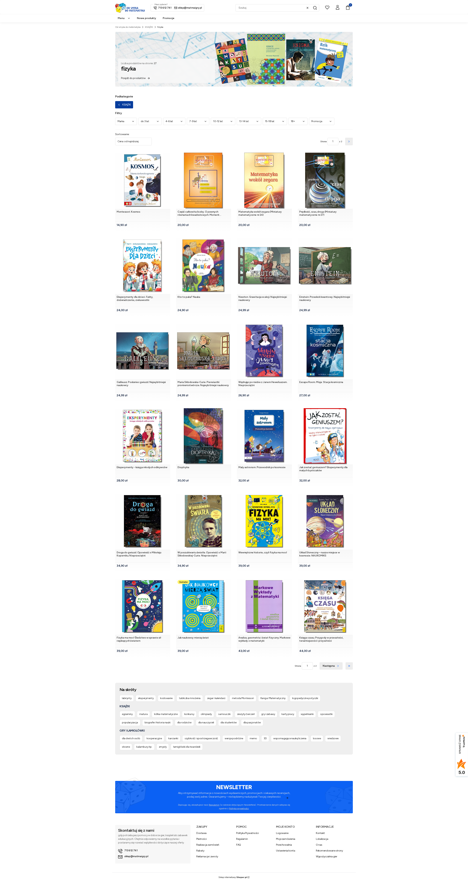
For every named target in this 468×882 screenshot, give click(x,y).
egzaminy (127, 714)
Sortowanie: (122, 134)
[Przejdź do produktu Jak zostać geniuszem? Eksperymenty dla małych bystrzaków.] (325, 436)
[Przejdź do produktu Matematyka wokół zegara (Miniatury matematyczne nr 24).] (264, 181)
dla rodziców (184, 722)
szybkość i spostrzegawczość (201, 738)
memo (253, 738)
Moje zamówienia (285, 839)
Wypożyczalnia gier (326, 856)
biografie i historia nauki (158, 722)
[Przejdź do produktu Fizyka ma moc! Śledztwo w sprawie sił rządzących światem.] (142, 607)
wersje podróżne (234, 738)
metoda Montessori (243, 698)
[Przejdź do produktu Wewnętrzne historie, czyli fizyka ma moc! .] (264, 521)
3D (265, 738)
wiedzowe (333, 738)
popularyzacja (130, 722)
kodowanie (166, 698)
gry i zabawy (268, 714)
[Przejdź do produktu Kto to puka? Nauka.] (203, 266)
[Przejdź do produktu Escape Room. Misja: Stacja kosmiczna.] (325, 351)
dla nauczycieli (206, 722)
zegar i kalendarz (216, 698)
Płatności (201, 839)
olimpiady (206, 714)
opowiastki (326, 714)
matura (143, 714)
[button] (315, 8)
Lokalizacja (322, 839)
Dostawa (201, 833)
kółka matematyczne (166, 714)
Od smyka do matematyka (128, 27)
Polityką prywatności (239, 808)
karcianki (173, 738)
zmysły (163, 746)
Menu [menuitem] (121, 18)
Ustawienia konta (285, 850)
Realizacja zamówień (207, 844)
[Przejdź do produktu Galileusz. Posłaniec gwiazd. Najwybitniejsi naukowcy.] (142, 351)
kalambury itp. (144, 746)
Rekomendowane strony (329, 850)
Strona (323, 141)
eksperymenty (146, 698)
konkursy (189, 714)
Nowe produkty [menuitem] (146, 18)
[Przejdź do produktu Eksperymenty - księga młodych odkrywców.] (142, 436)
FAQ (238, 844)
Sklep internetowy (232, 877)
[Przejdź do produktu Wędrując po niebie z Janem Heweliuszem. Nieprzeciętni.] (264, 351)
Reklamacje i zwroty (207, 856)
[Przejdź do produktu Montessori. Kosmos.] (142, 181)
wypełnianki (307, 714)
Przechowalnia (284, 844)
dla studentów (228, 722)
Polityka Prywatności (247, 833)
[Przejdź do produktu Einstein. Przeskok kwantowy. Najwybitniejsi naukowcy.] (325, 266)
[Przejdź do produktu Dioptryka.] (203, 436)
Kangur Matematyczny (273, 698)
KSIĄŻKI (149, 27)
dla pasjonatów (252, 722)
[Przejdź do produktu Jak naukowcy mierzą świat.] (203, 607)
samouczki (224, 714)
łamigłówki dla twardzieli (186, 746)
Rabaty (200, 850)
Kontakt (320, 833)
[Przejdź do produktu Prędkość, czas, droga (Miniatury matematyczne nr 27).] (325, 181)
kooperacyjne (154, 738)
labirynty (126, 698)
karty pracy (288, 714)
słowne (126, 746)
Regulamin (214, 805)
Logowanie (282, 833)
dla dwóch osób (131, 738)
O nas (319, 844)
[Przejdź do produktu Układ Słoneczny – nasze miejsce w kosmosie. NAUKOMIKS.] (325, 521)
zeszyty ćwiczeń (246, 714)
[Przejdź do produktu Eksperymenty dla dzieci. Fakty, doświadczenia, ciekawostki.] (142, 266)
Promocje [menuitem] (168, 18)
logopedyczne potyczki (305, 698)
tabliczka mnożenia (189, 698)
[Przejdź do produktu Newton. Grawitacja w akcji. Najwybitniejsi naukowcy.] (264, 266)
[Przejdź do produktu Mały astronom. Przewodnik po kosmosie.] (264, 436)
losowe (317, 738)
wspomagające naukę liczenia (289, 738)
